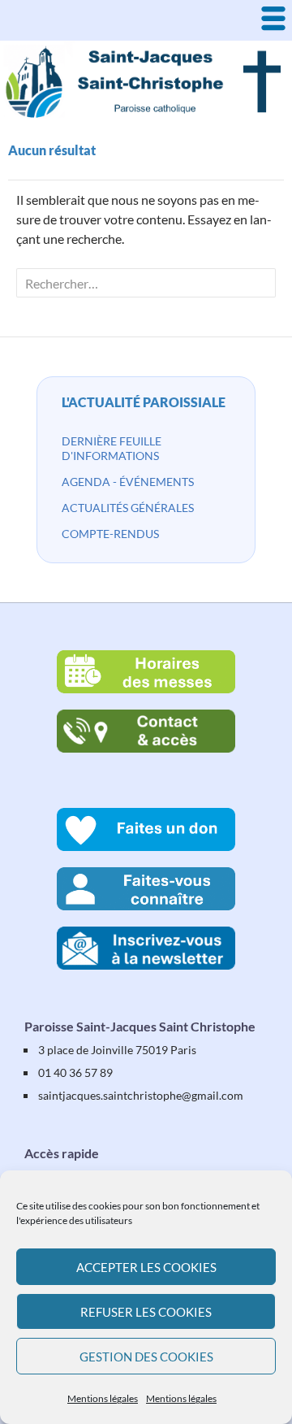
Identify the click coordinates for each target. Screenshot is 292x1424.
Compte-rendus (110, 534)
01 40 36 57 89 (75, 1072)
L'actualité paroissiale (143, 402)
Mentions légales (102, 1398)
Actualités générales (128, 507)
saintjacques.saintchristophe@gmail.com (140, 1095)
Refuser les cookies (146, 1312)
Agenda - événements (128, 481)
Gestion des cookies (146, 1356)
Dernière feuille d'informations (111, 448)
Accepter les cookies (146, 1267)
